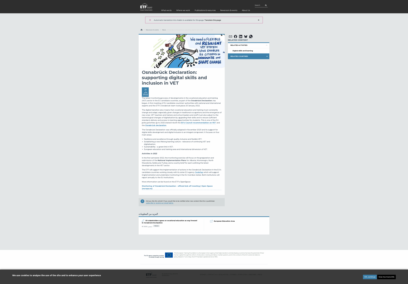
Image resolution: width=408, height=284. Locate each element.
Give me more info (386, 277)
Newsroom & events (152, 30)
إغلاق (258, 20)
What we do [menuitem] (166, 10)
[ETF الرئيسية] (148, 8)
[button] (230, 36)
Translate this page (212, 20)
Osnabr (148, 125)
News (164, 30)
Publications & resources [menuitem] (205, 10)
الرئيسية (141, 30)
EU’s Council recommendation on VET (198, 123)
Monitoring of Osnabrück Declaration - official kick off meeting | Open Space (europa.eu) (177, 187)
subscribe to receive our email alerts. (159, 203)
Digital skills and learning (243, 51)
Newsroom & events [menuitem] (228, 10)
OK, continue (369, 277)
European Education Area (224, 221)
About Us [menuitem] (246, 10)
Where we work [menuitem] (183, 10)
